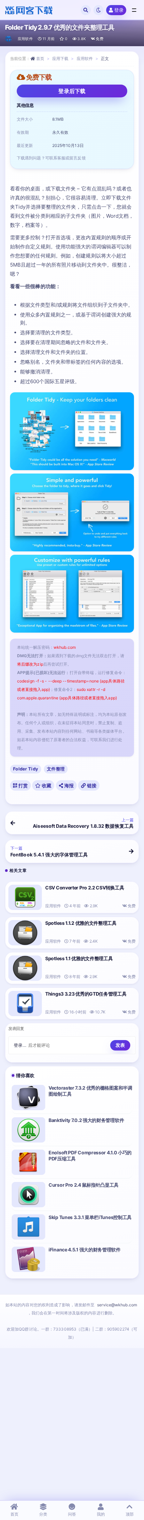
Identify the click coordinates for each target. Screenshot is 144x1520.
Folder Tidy (25, 768)
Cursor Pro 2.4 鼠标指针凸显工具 (84, 1185)
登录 (119, 10)
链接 (91, 785)
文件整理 (56, 768)
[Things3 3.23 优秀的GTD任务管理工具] (25, 1003)
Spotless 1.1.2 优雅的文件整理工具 (81, 923)
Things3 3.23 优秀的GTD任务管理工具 (86, 994)
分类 (43, 1514)
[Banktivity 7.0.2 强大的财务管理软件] (28, 1130)
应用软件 (25, 38)
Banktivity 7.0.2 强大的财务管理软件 (86, 1120)
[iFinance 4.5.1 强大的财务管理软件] (28, 1259)
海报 (68, 785)
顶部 (130, 1514)
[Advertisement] (72, 1423)
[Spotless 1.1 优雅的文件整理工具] (25, 968)
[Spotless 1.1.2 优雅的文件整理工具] (25, 932)
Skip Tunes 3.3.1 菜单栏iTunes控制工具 (90, 1217)
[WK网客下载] (9, 38)
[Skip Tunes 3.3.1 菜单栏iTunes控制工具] (28, 1227)
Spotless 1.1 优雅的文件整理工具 (79, 958)
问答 (72, 1514)
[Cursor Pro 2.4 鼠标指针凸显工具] (28, 1194)
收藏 (46, 785)
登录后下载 (72, 91)
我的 (101, 1514)
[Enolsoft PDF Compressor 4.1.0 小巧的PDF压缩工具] (28, 1162)
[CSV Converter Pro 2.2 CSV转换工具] (25, 897)
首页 (40, 58)
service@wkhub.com (117, 1304)
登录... (20, 1045)
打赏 (22, 785)
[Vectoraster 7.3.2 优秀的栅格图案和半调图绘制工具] (28, 1097)
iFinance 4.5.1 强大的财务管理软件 (85, 1249)
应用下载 (60, 58)
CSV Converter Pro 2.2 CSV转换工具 (84, 887)
